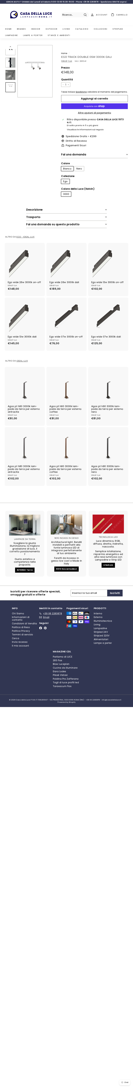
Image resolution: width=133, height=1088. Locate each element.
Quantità (67, 79)
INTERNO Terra (25, 569)
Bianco (67, 168)
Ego (65, 181)
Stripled (118, 29)
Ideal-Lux (66, 61)
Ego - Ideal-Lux (25, 237)
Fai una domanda (73, 154)
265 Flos (57, 660)
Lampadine (11, 35)
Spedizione (81, 92)
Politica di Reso (21, 627)
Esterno (98, 617)
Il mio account (20, 645)
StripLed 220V (101, 635)
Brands (21, 29)
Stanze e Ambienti (59, 35)
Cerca (15, 638)
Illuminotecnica (103, 620)
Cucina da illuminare (65, 667)
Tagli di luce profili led (66, 682)
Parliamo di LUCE (62, 656)
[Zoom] (35, 71)
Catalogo (81, 29)
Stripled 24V (101, 632)
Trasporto (33, 217)
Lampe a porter (33, 35)
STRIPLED (108, 565)
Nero (79, 168)
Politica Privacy (21, 630)
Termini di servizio (22, 634)
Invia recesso (20, 642)
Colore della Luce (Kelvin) (78, 189)
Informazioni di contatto (20, 618)
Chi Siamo (18, 613)
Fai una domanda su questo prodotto (53, 224)
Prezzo (65, 67)
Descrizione (34, 210)
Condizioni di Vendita (24, 623)
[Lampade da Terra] (24, 525)
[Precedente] (10, 47)
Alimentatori (101, 639)
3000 (66, 194)
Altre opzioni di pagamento (94, 112)
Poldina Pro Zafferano (65, 678)
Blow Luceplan (61, 664)
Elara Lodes (59, 671)
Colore (65, 163)
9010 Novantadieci (66, 568)
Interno (98, 613)
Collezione (68, 176)
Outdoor (52, 29)
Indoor (35, 29)
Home (8, 29)
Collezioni (100, 29)
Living (66, 29)
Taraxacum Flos (62, 686)
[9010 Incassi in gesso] (66, 524)
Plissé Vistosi (60, 675)
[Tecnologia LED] (108, 524)
